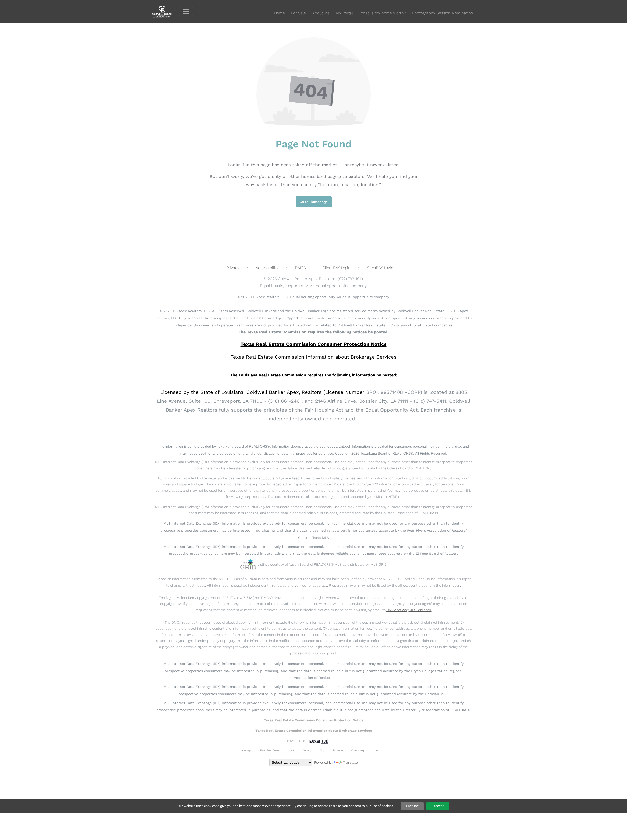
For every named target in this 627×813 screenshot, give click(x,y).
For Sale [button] (298, 13)
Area (375, 750)
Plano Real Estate (269, 750)
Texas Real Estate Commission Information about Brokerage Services (313, 730)
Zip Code (338, 750)
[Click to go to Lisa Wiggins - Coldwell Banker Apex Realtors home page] (165, 11)
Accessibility (267, 267)
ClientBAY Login (336, 267)
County (307, 750)
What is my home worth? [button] (382, 13)
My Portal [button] (344, 13)
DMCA (300, 267)
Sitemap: (246, 750)
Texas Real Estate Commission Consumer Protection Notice (314, 344)
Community (357, 750)
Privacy (232, 267)
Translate (350, 762)
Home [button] (279, 13)
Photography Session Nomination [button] (442, 13)
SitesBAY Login (380, 267)
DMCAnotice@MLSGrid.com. (409, 610)
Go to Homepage (314, 202)
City (322, 750)
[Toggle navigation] (186, 11)
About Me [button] (321, 13)
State (291, 750)
